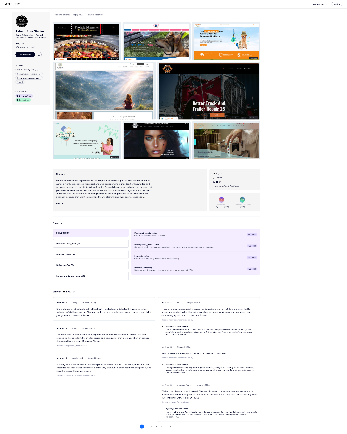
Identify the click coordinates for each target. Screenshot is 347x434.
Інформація (78, 15)
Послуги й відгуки (95, 15)
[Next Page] (176, 427)
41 (171, 426)
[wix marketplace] (12, 4)
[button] (87, 41)
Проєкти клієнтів (62, 15)
